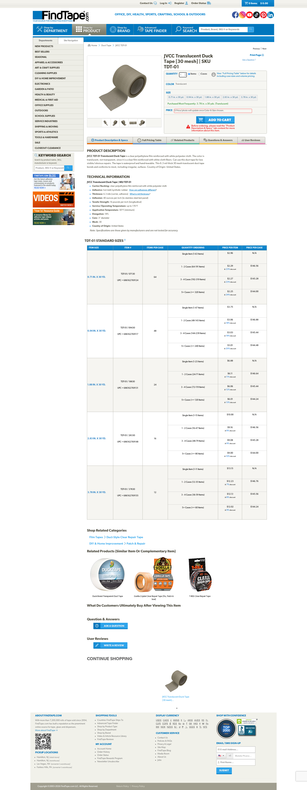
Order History (103, 752)
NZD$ (170, 727)
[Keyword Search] (68, 168)
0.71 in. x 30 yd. (176, 97)
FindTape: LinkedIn (270, 15)
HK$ (195, 724)
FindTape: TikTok (256, 15)
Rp (179, 724)
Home (94, 45)
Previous (256, 49)
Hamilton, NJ (42, 757)
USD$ (158, 720)
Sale (37, 143)
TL (200, 727)
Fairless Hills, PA (44, 767)
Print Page (256, 55)
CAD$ (166, 720)
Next (264, 49)
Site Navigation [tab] (71, 40)
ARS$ (190, 720)
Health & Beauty (45, 95)
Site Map (161, 747)
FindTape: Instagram (242, 15)
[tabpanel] (177, 686)
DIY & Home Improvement (106, 543)
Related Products (184, 140)
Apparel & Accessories (49, 62)
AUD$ (197, 720)
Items (193, 74)
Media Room (163, 754)
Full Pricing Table (151, 140)
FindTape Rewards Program (109, 758)
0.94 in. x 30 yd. (194, 97)
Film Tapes (96, 537)
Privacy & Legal (164, 744)
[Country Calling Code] (221, 756)
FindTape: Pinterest (263, 15)
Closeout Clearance (48, 148)
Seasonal (41, 57)
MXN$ (176, 720)
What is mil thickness (139, 194)
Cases (204, 74)
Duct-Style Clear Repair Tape (124, 537)
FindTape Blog (164, 750)
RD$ (175, 724)
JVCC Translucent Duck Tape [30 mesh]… (175, 699)
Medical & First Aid (46, 100)
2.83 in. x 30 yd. (230, 97)
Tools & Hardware (46, 137)
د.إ (185, 720)
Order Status (103, 755)
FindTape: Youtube (249, 15)
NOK (163, 727)
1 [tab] (176, 708)
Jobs (159, 760)
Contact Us (162, 738)
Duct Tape (106, 45)
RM (157, 727)
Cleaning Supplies (46, 73)
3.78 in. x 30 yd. (248, 97)
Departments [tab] (45, 40)
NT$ (205, 727)
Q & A (219, 140)
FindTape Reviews (105, 739)
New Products (44, 46)
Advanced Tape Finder (107, 723)
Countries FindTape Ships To (110, 720)
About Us (161, 757)
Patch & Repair (136, 543)
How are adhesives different (142, 190)
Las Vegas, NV (43, 764)
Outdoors (41, 111)
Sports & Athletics (46, 132)
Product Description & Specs (111, 140)
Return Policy (122, 786)
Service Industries (46, 121)
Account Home (104, 749)
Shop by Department (106, 730)
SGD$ (192, 727)
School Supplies (45, 116)
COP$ (165, 724)
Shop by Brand (104, 733)
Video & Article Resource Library (111, 736)
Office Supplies (44, 105)
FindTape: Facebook (235, 15)
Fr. (207, 720)
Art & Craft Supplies (47, 68)
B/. (175, 727)
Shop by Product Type (107, 726)
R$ (203, 720)
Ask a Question (248, 60)
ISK (190, 724)
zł (179, 727)
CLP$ (158, 724)
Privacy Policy (138, 786)
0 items (258, 3)
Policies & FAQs (164, 741)
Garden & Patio (44, 89)
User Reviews (252, 140)
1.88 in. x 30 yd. (212, 97)
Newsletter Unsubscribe (108, 761)
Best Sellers (42, 52)
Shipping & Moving (46, 127)
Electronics (42, 84)
